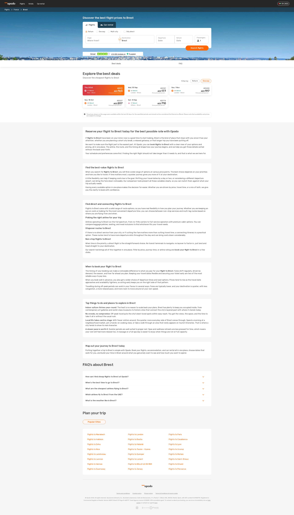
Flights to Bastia (135, 439)
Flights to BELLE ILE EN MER (140, 464)
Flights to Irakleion (95, 439)
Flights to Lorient (135, 459)
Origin (89, 38)
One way (206, 81)
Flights (22, 4)
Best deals (116, 63)
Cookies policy (137, 493)
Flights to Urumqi (176, 449)
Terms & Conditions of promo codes (166, 493)
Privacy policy (148, 493)
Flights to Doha (93, 444)
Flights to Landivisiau (96, 454)
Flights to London (135, 434)
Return (179, 38)
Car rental (40, 4)
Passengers (201, 38)
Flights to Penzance (177, 469)
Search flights (197, 48)
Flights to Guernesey (96, 469)
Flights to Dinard (176, 464)
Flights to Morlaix (176, 454)
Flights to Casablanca (178, 439)
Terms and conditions (123, 493)
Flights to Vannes (94, 464)
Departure (162, 38)
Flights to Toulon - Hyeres (139, 449)
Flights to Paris (175, 434)
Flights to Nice (93, 449)
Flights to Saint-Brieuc (179, 459)
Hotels (31, 4)
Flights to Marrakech (96, 434)
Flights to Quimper (136, 454)
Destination (126, 38)
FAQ (180, 63)
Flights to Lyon (175, 444)
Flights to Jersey (135, 469)
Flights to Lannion (95, 459)
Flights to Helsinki (135, 444)
